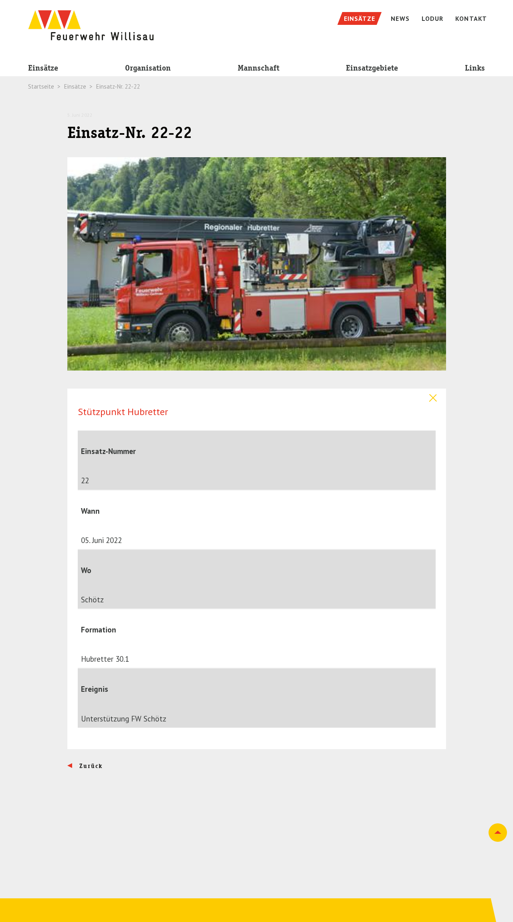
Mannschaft (258, 68)
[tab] (256, 396)
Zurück (90, 766)
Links (475, 68)
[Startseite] (91, 21)
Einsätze (43, 68)
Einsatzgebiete (372, 68)
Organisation (148, 68)
